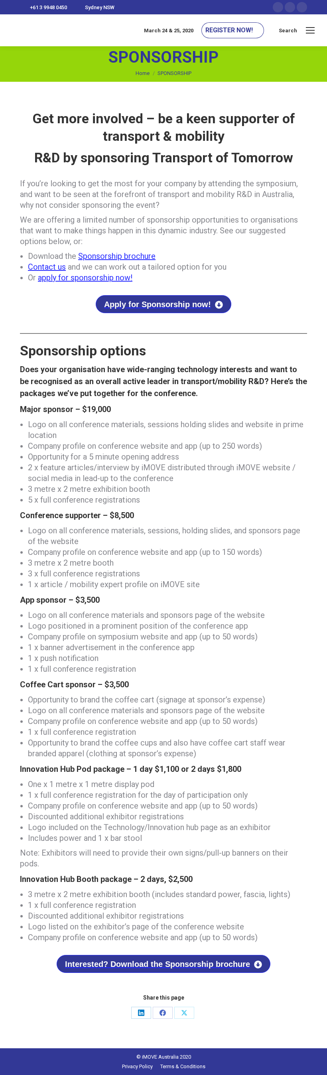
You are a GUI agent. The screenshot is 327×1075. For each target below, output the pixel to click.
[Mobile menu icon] (310, 30)
